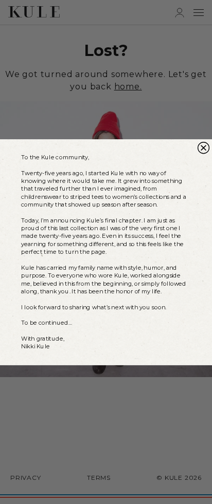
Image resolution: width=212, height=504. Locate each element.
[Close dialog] (203, 147)
